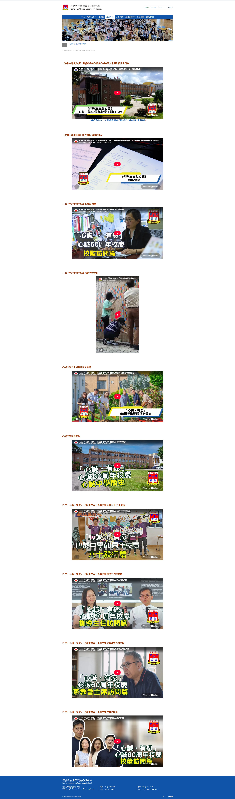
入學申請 (119, 17)
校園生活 (110, 17)
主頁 (83, 17)
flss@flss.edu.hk (147, 787)
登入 (169, 7)
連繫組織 (140, 17)
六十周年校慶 (76, 50)
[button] (65, 44)
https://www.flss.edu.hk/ (150, 789)
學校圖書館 (130, 17)
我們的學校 (91, 17)
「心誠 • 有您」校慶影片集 (77, 44)
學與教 (101, 17)
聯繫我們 (150, 17)
